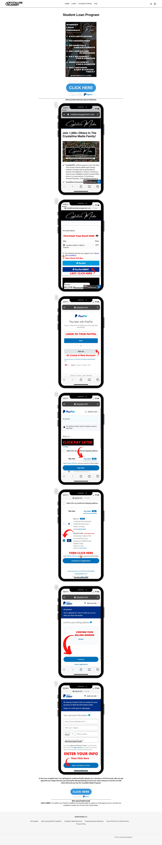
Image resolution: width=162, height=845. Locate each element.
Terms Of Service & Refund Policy (117, 821)
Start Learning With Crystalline (51, 821)
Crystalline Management (125, 837)
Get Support (34, 821)
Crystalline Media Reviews (73, 821)
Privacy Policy (81, 824)
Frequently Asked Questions (94, 821)
